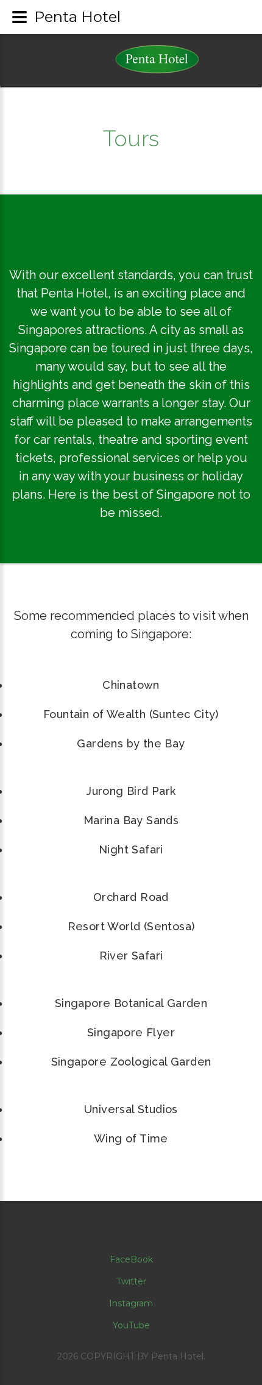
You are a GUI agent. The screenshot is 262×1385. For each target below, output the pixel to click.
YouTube (131, 1325)
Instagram (131, 1303)
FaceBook (131, 1259)
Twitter (131, 1281)
